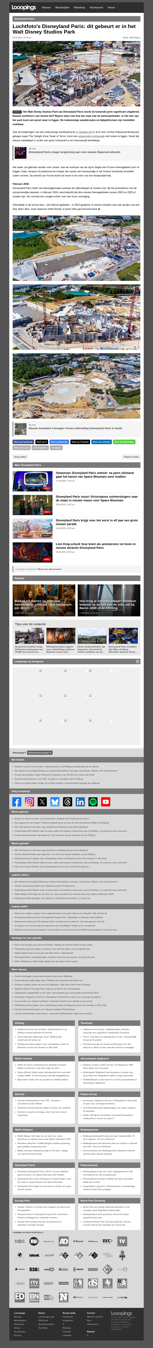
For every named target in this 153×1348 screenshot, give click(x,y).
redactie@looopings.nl (39, 752)
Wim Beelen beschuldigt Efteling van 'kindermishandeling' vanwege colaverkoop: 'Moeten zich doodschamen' (66, 771)
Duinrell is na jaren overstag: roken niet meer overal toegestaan (41, 1113)
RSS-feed (43, 1320)
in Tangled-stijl (84, 132)
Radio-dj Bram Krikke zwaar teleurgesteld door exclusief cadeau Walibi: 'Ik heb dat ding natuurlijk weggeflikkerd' (43, 1074)
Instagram (68, 1320)
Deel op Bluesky (59, 442)
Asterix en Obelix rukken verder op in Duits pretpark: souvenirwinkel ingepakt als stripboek (57, 783)
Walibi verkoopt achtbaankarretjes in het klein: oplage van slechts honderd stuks (42, 1152)
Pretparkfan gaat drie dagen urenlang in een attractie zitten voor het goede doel (52, 949)
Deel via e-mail (21, 447)
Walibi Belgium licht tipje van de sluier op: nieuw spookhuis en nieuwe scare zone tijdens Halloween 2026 (64, 894)
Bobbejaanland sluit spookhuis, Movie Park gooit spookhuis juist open (106, 1216)
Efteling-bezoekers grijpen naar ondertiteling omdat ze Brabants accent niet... (60, 649)
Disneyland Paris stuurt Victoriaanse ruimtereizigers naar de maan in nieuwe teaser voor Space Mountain (44, 1180)
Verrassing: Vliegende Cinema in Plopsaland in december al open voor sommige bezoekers (57, 997)
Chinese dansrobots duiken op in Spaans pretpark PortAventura (44, 886)
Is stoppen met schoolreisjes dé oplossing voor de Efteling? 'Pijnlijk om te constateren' (55, 925)
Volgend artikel (131, 457)
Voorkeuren (96, 7)
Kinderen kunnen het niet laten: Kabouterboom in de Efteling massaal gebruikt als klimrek (56, 766)
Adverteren (92, 1324)
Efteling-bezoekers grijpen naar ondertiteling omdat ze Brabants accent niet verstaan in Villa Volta (60, 858)
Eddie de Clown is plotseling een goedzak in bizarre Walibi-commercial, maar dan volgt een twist (41, 1066)
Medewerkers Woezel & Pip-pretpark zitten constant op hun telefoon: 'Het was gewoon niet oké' (59, 921)
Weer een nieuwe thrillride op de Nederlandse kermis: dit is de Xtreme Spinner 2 (52, 866)
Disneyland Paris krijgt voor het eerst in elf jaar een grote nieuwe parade (44, 1188)
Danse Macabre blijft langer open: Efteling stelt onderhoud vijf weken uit (48, 980)
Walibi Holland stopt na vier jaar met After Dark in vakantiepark (43, 953)
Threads (67, 1331)
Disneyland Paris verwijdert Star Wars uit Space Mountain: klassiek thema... (123, 649)
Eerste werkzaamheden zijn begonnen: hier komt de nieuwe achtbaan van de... (91, 649)
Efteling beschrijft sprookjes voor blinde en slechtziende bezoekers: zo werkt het (52, 898)
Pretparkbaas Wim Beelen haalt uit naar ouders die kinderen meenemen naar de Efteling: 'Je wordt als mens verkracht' (70, 831)
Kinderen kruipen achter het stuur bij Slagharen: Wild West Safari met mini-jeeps (52, 984)
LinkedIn (67, 1335)
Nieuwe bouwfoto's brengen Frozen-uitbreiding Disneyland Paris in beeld (75, 428)
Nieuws (46, 7)
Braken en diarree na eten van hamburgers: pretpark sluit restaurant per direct (42, 604)
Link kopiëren (40, 447)
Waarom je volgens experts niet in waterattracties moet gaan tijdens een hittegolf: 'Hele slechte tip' (60, 913)
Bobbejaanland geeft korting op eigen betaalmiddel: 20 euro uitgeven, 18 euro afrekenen (109, 1137)
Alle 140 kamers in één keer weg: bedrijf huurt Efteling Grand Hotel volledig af (51, 827)
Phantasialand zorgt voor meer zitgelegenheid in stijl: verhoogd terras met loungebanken (108, 1173)
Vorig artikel (20, 457)
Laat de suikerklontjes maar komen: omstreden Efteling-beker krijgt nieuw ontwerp (53, 1013)
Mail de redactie (95, 1316)
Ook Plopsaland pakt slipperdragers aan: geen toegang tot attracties (109, 1109)
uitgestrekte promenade (91, 136)
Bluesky (67, 1328)
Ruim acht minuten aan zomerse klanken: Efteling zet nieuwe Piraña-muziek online (53, 945)
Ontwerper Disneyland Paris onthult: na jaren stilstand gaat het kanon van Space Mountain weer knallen (42, 1173)
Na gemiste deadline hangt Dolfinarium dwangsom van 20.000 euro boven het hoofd (54, 775)
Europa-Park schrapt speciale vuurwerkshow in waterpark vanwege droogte (39, 1223)
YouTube (42, 1328)
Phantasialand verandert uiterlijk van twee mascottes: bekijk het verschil (108, 1180)
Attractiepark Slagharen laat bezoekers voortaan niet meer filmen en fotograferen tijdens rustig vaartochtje (108, 1074)
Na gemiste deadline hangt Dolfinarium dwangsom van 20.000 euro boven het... (29, 649)
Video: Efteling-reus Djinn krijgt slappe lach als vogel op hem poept (46, 961)
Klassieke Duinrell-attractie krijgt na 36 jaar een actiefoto (44, 1108)
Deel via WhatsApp (124, 442)
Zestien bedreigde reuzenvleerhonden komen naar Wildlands (43, 976)
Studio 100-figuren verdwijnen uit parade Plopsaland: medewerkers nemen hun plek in (108, 1117)
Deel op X (42, 442)
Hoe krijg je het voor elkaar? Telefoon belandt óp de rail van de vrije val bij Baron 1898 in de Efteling (107, 604)
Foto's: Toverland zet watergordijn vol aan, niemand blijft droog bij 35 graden (109, 1038)
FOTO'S (46, 536)
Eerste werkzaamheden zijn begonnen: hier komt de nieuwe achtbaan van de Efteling (54, 835)
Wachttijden (62, 7)
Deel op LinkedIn (101, 442)
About (111, 7)
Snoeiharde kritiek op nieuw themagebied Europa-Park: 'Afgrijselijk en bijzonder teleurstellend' (58, 917)
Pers (89, 1320)
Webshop (79, 7)
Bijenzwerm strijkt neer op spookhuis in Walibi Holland (42, 1079)
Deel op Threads (80, 442)
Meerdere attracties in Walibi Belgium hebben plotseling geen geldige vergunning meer (43, 1145)
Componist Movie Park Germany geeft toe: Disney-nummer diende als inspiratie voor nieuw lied (107, 1223)
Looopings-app (46, 1316)
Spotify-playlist (46, 1324)
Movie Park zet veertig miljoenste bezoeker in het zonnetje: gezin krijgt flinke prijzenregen (106, 1208)
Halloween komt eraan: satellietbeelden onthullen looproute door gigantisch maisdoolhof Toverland (106, 1031)
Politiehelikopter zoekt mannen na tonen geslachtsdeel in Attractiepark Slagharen (110, 1081)
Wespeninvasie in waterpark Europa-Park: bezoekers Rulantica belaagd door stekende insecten (42, 1216)
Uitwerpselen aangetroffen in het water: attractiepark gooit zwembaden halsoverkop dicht (56, 993)
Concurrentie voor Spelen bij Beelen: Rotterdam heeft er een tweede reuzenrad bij (53, 1001)
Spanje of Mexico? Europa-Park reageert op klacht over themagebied (47, 989)
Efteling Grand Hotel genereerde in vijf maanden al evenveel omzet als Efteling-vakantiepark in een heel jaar (65, 929)
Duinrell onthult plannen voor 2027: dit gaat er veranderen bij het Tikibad (48, 779)
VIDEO (47, 488)
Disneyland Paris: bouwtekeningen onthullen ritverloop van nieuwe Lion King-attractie (54, 957)
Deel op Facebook (23, 442)
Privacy (18, 1335)
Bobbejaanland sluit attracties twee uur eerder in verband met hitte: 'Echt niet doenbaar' (110, 1145)
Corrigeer (56, 447)
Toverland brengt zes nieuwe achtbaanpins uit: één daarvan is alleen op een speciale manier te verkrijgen (108, 1046)
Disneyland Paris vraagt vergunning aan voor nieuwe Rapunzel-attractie (74, 152)
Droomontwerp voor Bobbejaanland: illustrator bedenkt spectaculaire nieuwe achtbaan (109, 1152)
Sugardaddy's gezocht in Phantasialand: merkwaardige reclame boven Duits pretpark (109, 1188)
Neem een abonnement (49, 569)
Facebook (68, 1316)
